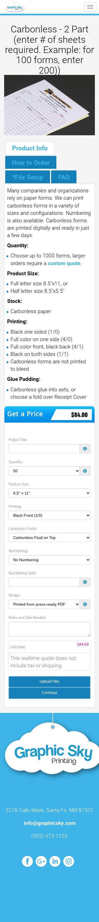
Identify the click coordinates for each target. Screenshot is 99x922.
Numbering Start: (22, 573)
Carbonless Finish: (23, 529)
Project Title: (18, 440)
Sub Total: (17, 647)
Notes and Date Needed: (27, 618)
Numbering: (18, 551)
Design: (14, 596)
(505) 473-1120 (49, 835)
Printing (15, 507)
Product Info (30, 148)
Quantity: (16, 462)
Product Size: (19, 484)
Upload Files (49, 682)
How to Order (31, 162)
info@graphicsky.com (50, 822)
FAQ (64, 177)
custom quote (63, 263)
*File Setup (27, 177)
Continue (49, 693)
